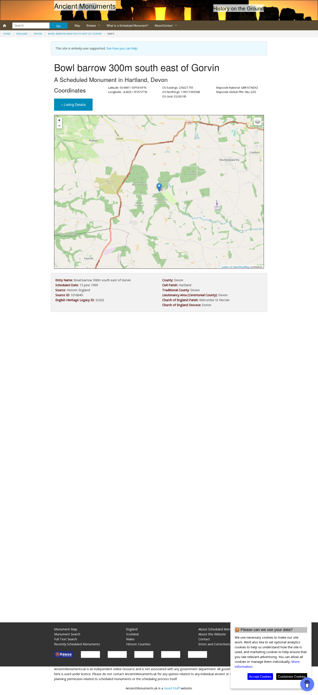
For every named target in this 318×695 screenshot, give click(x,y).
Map (77, 25)
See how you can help (121, 48)
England (22, 33)
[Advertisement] (159, 351)
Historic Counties (138, 644)
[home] (4, 25)
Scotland (132, 634)
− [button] (59, 125)
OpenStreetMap (241, 266)
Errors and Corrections (214, 644)
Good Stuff (172, 688)
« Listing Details (73, 104)
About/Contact (164, 25)
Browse (91, 25)
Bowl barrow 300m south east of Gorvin (74, 33)
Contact (204, 639)
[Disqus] (159, 445)
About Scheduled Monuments (219, 629)
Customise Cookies (292, 676)
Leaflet (224, 266)
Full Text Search (65, 639)
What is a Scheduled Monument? (127, 25)
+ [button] (59, 120)
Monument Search (67, 634)
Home (6, 33)
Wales (130, 639)
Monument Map (65, 629)
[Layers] (258, 121)
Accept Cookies (260, 676)
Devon (38, 33)
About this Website (212, 634)
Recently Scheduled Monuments (77, 644)
